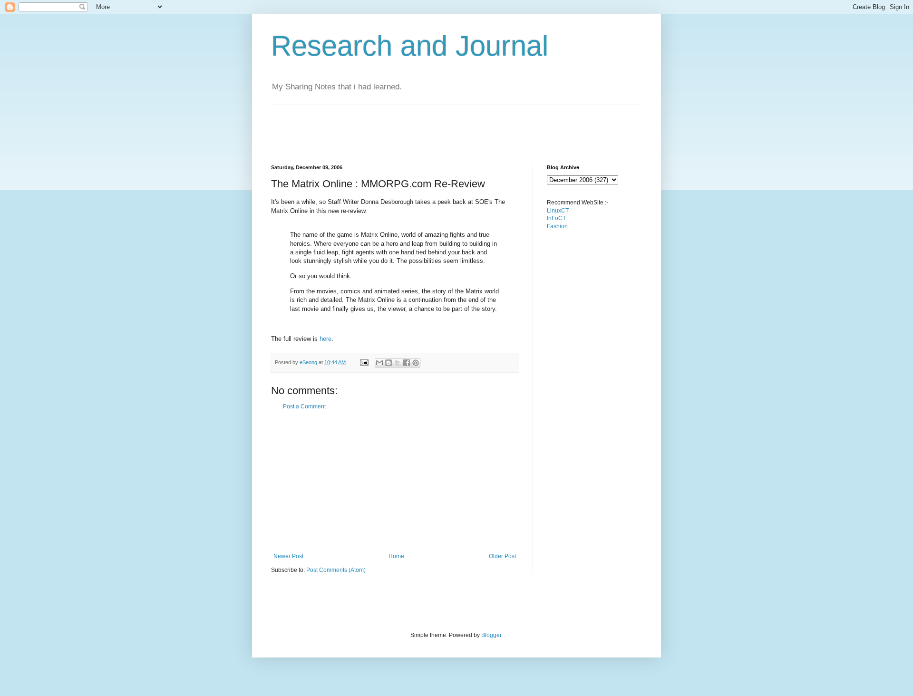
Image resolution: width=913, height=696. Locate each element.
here (325, 338)
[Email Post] (364, 362)
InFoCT (556, 218)
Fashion (557, 226)
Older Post (502, 556)
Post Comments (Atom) (336, 570)
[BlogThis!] (388, 362)
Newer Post (288, 556)
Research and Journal (409, 46)
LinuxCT (558, 210)
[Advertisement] (444, 126)
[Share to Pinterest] (415, 362)
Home (396, 556)
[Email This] (379, 362)
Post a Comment (304, 406)
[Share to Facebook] (406, 362)
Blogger (491, 635)
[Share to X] (397, 362)
